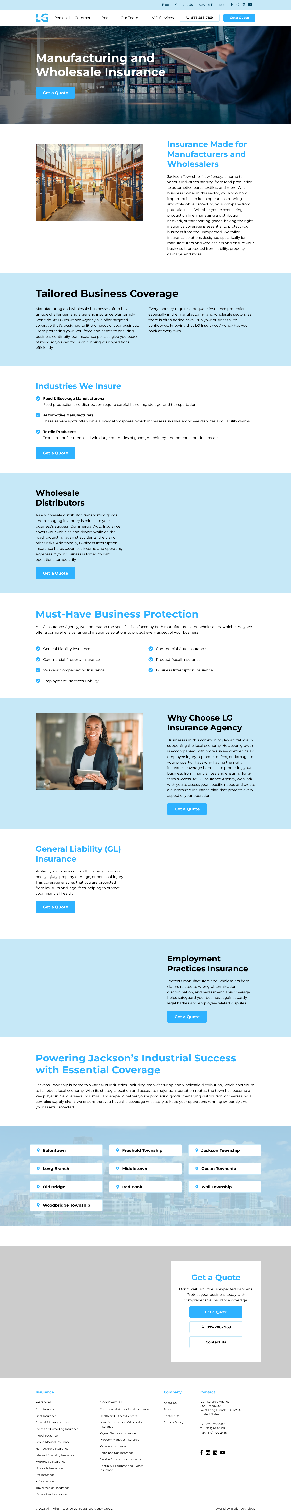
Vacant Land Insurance (51, 1494)
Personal (62, 18)
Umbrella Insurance (49, 1468)
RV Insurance (45, 1481)
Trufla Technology (243, 1508)
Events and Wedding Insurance (57, 1429)
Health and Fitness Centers (118, 1416)
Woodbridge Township (66, 1205)
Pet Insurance (45, 1475)
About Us (170, 1403)
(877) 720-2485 (216, 1432)
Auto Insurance (46, 1409)
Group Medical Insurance (53, 1442)
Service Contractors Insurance (120, 1459)
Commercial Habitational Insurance (124, 1409)
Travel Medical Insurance (52, 1488)
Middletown (134, 1168)
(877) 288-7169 (215, 1424)
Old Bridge (54, 1187)
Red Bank (132, 1187)
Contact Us (184, 5)
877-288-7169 (219, 1327)
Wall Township (216, 1187)
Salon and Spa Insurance (116, 1453)
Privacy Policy (173, 1422)
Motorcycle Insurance (50, 1461)
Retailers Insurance (113, 1446)
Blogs (168, 1409)
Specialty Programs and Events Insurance (121, 1468)
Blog (165, 5)
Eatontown (54, 1150)
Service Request (212, 5)
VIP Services (163, 18)
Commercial (86, 18)
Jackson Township (220, 1150)
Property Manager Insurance (119, 1439)
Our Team (129, 18)
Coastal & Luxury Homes (52, 1422)
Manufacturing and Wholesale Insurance (121, 1424)
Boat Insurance (46, 1416)
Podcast (108, 18)
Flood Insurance (47, 1435)
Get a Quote (55, 92)
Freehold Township (142, 1150)
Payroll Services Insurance (118, 1433)
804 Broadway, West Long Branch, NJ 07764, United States (220, 1410)
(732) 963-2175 (215, 1428)
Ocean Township (218, 1168)
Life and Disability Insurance (55, 1455)
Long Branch (56, 1168)
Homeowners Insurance (52, 1448)
